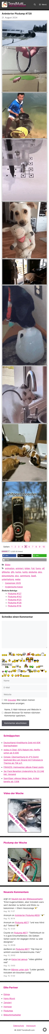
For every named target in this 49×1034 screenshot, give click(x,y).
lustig (24, 572)
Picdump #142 (15, 596)
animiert (19, 568)
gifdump (6, 572)
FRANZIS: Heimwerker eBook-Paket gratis (24, 767)
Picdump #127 (14, 593)
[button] (34, 4)
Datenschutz (18, 1025)
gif (43, 568)
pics (40, 572)
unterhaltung (8, 579)
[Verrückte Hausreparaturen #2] (24, 865)
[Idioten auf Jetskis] (24, 815)
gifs (12, 572)
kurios (18, 572)
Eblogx (7, 994)
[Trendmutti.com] (14, 4)
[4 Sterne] (7, 551)
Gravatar (12, 700)
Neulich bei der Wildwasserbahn (26, 899)
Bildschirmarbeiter (12, 1015)
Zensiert (8, 1002)
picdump (33, 572)
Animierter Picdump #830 (27, 915)
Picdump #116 (14, 606)
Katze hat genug (19, 959)
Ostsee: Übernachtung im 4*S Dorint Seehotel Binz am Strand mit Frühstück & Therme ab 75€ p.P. (23, 760)
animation (9, 568)
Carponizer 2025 (13, 583)
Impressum (31, 1025)
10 (44, 547)
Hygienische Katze (14, 587)
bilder (27, 568)
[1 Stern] (2, 551)
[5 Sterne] (9, 551)
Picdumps (8, 1011)
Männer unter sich (19, 969)
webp (17, 579)
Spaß (33, 576)
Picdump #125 (14, 600)
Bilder (7, 564)
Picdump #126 (15, 603)
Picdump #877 (22, 922)
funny (38, 568)
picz (17, 576)
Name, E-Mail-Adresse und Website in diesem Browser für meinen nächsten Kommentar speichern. (22, 712)
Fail (32, 568)
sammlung (25, 576)
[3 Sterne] (6, 551)
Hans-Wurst (9, 998)
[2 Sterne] (4, 551)
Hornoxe (8, 1006)
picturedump (8, 576)
